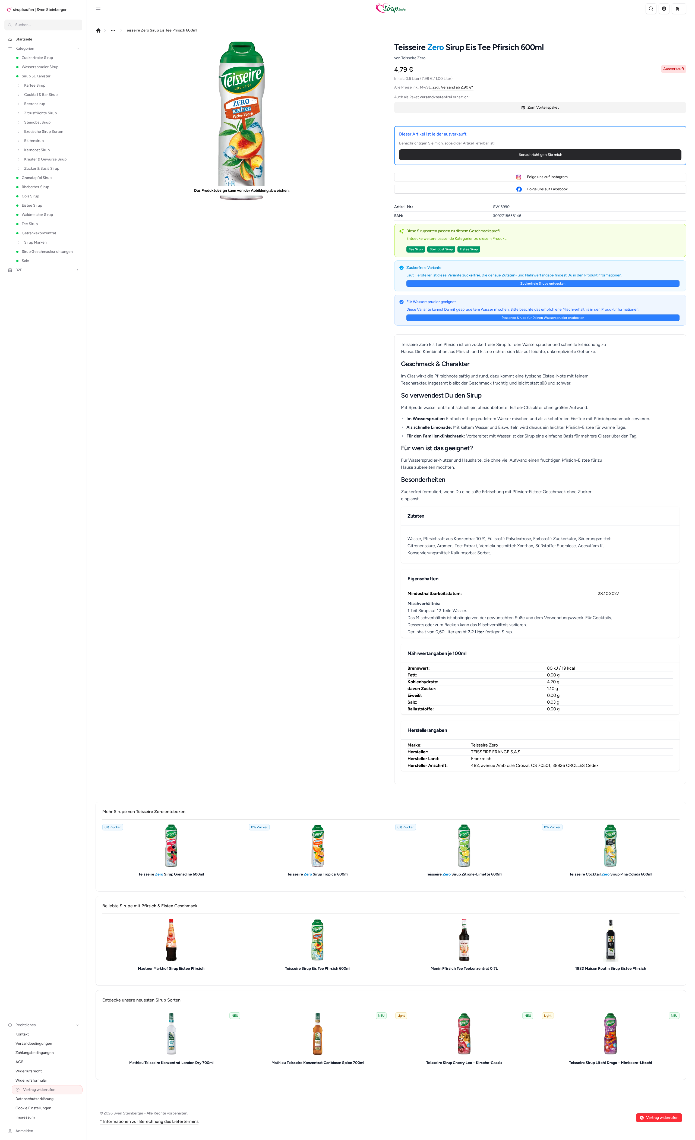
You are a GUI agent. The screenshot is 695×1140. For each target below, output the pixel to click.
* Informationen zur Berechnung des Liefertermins (149, 1121)
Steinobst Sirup (441, 249)
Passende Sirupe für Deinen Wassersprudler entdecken (543, 318)
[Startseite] (98, 30)
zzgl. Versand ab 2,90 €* (452, 87)
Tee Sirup (416, 249)
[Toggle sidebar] (98, 8)
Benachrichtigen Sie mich (540, 154)
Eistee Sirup (469, 249)
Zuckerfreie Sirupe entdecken (543, 283)
